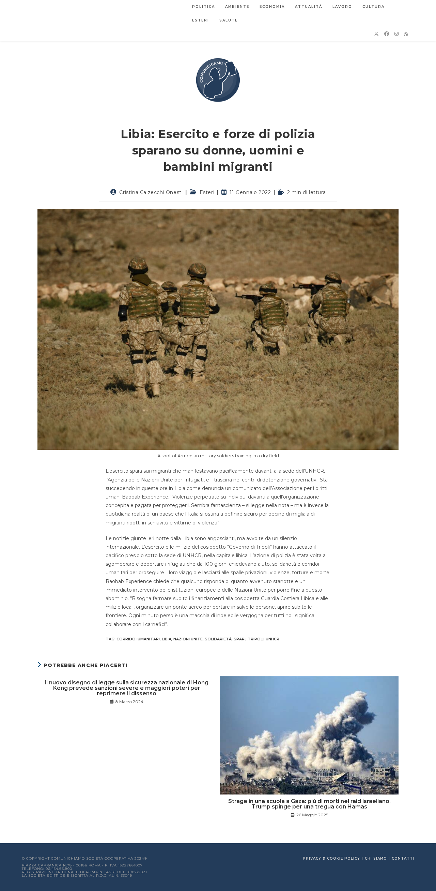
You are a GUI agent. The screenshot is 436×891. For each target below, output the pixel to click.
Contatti (403, 858)
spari (240, 639)
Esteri (207, 192)
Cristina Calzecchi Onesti (151, 192)
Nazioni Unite (188, 639)
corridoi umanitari (138, 639)
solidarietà (218, 639)
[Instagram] (396, 33)
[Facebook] (387, 33)
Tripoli (256, 639)
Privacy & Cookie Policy (331, 858)
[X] (376, 33)
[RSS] (406, 33)
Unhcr (272, 639)
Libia (166, 639)
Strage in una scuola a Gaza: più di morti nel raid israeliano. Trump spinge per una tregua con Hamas (309, 804)
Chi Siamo (376, 858)
